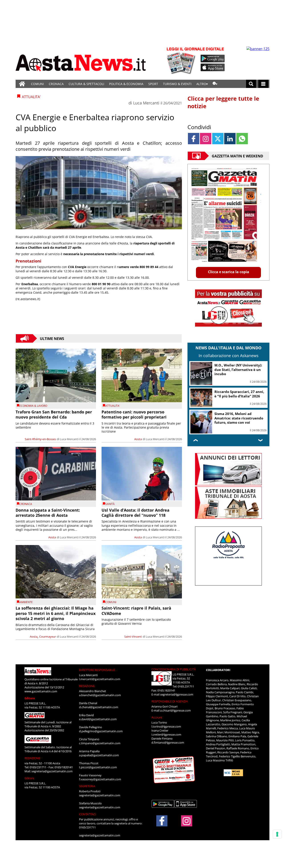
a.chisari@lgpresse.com (175, 710)
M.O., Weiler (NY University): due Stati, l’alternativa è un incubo (238, 369)
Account (156, 717)
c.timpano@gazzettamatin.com (99, 743)
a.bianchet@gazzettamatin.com (100, 695)
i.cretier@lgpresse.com (166, 734)
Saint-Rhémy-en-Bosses (40, 439)
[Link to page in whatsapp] (242, 138)
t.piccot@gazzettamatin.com (98, 767)
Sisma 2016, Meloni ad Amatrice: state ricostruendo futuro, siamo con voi (238, 418)
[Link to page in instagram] (205, 138)
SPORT (153, 84)
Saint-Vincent (133, 637)
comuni (110, 602)
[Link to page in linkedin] (230, 138)
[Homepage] (22, 84)
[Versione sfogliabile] (181, 60)
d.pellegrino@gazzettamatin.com (101, 731)
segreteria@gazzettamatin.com (52, 771)
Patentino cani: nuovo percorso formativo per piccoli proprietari (134, 414)
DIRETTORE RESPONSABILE (97, 670)
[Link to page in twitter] (218, 138)
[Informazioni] (215, 84)
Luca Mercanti (146, 103)
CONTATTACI (87, 814)
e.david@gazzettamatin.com (98, 719)
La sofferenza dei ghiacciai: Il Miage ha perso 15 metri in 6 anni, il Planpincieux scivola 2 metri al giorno (56, 613)
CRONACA (56, 84)
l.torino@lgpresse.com (166, 726)
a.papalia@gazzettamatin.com (99, 755)
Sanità (110, 504)
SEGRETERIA (87, 786)
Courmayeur (47, 637)
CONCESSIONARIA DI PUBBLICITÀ (173, 669)
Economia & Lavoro (33, 406)
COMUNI (37, 84)
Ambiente (26, 602)
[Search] (251, 84)
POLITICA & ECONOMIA (126, 84)
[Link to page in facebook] (193, 138)
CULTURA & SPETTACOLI (86, 84)
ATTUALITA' (112, 406)
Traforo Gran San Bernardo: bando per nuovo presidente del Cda (54, 414)
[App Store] (213, 67)
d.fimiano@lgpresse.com (167, 742)
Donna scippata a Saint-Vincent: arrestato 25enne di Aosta (48, 512)
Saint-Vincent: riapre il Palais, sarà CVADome (136, 610)
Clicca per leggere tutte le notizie (223, 102)
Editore (29, 698)
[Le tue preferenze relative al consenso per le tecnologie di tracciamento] (277, 834)
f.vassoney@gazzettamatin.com (100, 779)
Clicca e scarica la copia (228, 271)
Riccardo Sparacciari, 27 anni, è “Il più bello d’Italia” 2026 (239, 393)
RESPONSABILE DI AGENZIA (169, 701)
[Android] (213, 58)
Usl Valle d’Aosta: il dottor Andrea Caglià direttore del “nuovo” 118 (135, 512)
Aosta (138, 439)
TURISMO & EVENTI (177, 84)
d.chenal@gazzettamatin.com (98, 707)
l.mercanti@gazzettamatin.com (99, 679)
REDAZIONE (32, 758)
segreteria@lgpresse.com (176, 694)
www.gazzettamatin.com (40, 691)
